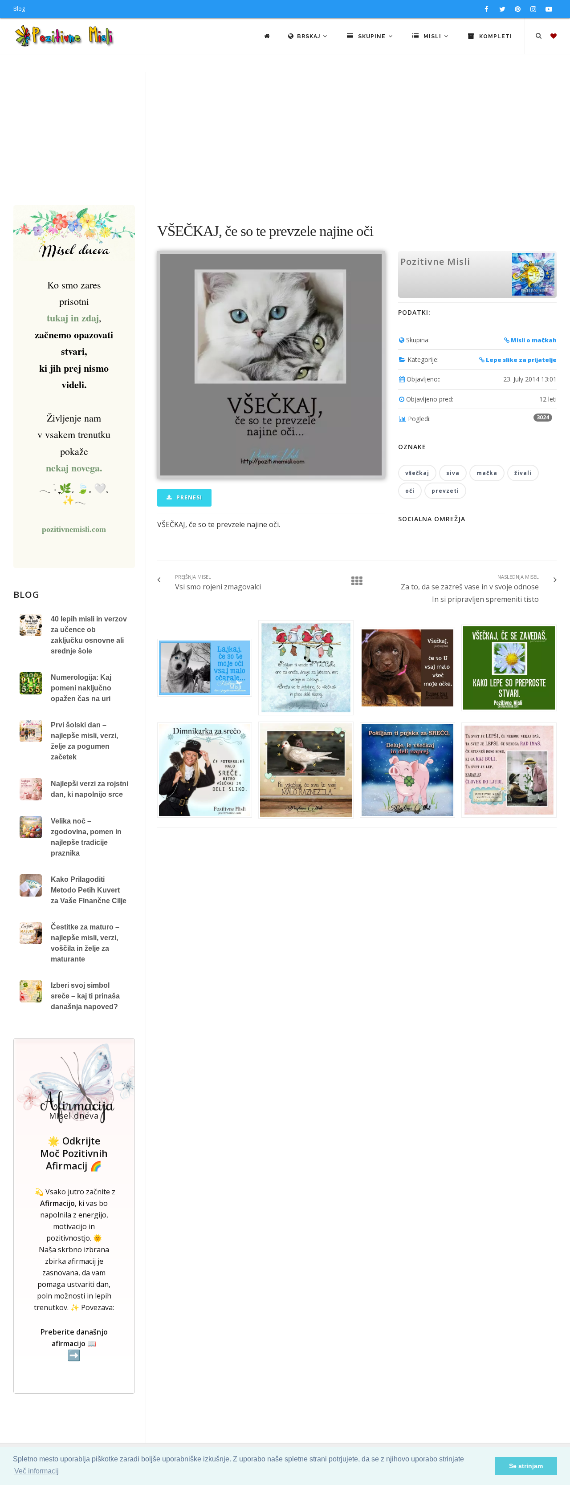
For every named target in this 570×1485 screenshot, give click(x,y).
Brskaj (309, 36)
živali (523, 473)
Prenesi (188, 497)
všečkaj (417, 473)
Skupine (371, 36)
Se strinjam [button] (526, 1465)
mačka (486, 473)
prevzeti (445, 491)
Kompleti (494, 36)
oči (410, 491)
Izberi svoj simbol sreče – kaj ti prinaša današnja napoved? (85, 996)
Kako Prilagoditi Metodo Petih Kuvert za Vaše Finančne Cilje (88, 890)
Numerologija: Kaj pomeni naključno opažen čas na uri (81, 688)
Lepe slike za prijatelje (520, 360)
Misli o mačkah (533, 340)
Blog (19, 8)
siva (453, 473)
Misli (432, 36)
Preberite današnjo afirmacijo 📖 (74, 1344)
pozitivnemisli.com (74, 529)
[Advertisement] (285, 138)
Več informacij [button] (36, 1471)
